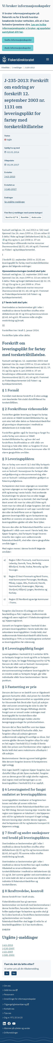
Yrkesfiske (5, 67)
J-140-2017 (10, 189)
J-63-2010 (9, 176)
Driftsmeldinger (11, 1032)
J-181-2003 (8, 955)
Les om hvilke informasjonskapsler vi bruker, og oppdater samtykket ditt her (26, 28)
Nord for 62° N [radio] (12, 217)
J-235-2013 (30, 67)
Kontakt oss (9, 1008)
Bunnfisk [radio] (25, 217)
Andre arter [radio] (36, 217)
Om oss (7, 985)
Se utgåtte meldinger (14, 201)
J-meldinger (17, 67)
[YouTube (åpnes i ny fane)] (14, 1025)
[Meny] (48, 59)
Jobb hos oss (9, 990)
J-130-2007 (8, 948)
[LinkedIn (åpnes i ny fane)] (4, 1025)
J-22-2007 (7, 951)
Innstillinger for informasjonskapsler (20, 998)
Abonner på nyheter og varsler (17, 1028)
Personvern (9, 994)
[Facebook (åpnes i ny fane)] (9, 1025)
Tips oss (7, 1013)
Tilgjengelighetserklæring (15, 1004)
